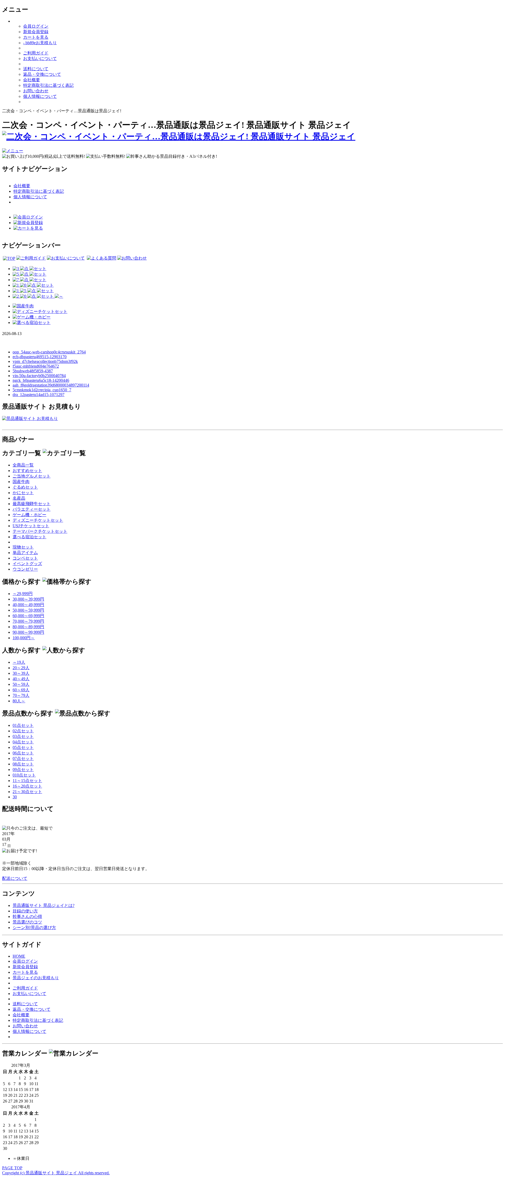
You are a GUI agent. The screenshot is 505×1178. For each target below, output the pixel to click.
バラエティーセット (31, 509)
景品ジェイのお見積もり (36, 978)
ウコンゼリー (25, 569)
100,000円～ (24, 638)
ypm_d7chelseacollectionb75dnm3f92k (45, 361)
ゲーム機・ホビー (29, 514)
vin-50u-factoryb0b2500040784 (39, 375)
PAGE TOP (12, 1168)
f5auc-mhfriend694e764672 (36, 366)
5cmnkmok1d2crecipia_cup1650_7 (42, 390)
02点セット (23, 731)
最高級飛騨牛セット (31, 503)
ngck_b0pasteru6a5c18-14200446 (41, 380)
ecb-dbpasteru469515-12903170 (40, 356)
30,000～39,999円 (28, 599)
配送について (14, 878)
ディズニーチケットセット (38, 520)
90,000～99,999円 (28, 632)
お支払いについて (40, 58)
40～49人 (21, 679)
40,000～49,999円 (28, 604)
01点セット (23, 725)
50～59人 (21, 684)
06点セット (23, 753)
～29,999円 (23, 593)
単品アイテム (25, 552)
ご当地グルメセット (31, 476)
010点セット (24, 775)
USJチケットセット (31, 526)
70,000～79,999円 (28, 621)
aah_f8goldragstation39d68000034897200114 (51, 385)
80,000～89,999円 (28, 626)
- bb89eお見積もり (40, 42)
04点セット (23, 742)
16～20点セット (27, 786)
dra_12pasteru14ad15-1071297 (38, 394)
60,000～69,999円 (28, 615)
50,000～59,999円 (28, 610)
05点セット (23, 747)
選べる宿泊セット (29, 537)
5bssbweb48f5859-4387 (33, 371)
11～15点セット (27, 780)
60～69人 (21, 690)
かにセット (23, 492)
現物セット (23, 547)
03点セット (23, 736)
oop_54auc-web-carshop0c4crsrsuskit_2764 (49, 352)
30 (15, 797)
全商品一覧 (23, 465)
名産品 (19, 498)
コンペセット (25, 558)
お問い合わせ (35, 91)
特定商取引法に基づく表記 (48, 85)
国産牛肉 (21, 481)
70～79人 (21, 695)
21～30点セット (27, 791)
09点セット (23, 769)
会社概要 (31, 80)
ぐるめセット (25, 487)
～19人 (19, 662)
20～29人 (21, 668)
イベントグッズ (27, 563)
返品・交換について (42, 74)
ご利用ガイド (35, 53)
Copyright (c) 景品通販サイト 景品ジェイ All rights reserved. (56, 1173)
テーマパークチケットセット (40, 531)
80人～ (19, 701)
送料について (35, 69)
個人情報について (40, 96)
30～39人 (21, 673)
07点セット (23, 758)
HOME (19, 956)
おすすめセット (27, 470)
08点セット (23, 764)
